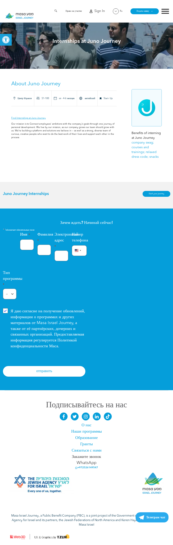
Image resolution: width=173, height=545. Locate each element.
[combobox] (77, 251)
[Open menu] (165, 12)
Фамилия (44, 237)
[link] (6, 40)
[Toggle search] (55, 11)
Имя (25, 234)
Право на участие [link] (74, 11)
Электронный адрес (61, 240)
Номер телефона (79, 237)
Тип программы (10, 278)
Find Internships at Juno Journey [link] (28, 118)
